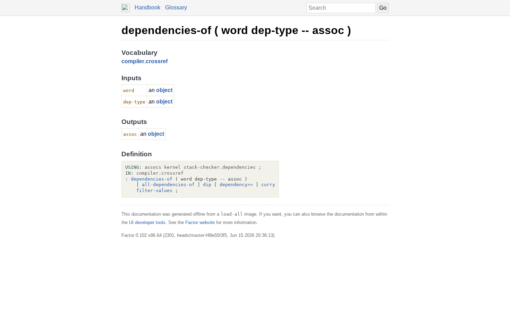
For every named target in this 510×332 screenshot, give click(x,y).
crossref (157, 61)
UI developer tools (147, 222)
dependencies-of (151, 179)
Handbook (147, 7)
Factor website (200, 222)
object (164, 90)
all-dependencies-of (168, 184)
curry (268, 184)
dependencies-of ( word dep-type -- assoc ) (236, 30)
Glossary (176, 7)
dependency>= (236, 184)
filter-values (154, 190)
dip (207, 184)
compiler (132, 61)
